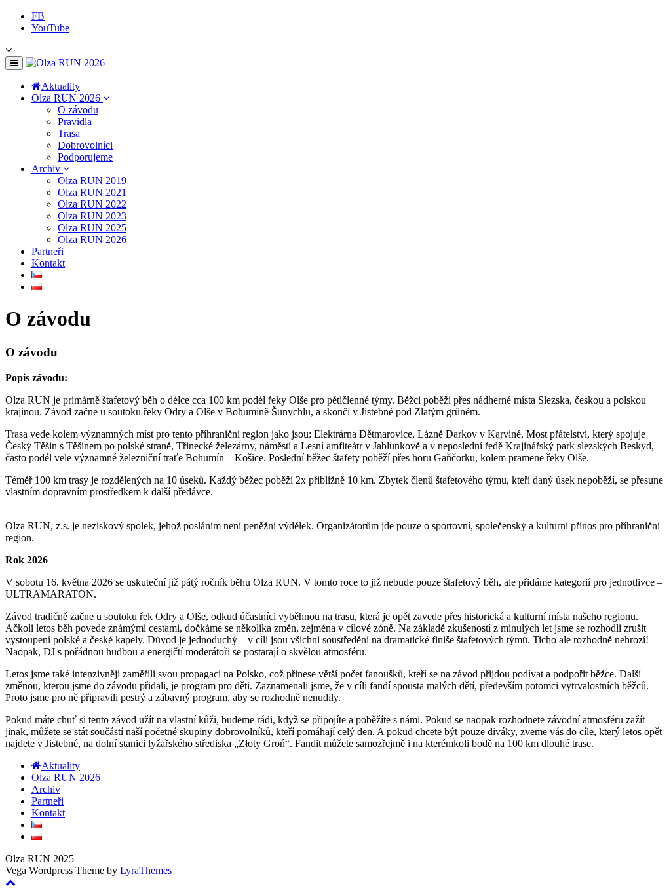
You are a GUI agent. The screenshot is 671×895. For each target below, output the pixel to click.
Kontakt (48, 263)
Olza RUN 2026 (67, 98)
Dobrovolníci (85, 145)
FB (38, 16)
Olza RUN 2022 (92, 204)
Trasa (69, 133)
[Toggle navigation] (14, 63)
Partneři (47, 251)
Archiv (47, 168)
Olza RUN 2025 (92, 227)
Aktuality (60, 86)
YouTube (50, 27)
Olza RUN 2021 (92, 192)
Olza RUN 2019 (92, 180)
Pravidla (75, 121)
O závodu (78, 109)
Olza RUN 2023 (92, 215)
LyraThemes (146, 870)
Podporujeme (85, 156)
